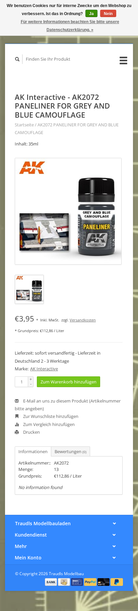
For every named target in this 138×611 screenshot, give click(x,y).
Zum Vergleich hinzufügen (48, 424)
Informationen (33, 451)
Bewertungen (70, 451)
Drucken (31, 432)
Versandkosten (83, 319)
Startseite (24, 125)
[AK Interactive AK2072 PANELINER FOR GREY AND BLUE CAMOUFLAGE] (68, 211)
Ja (91, 13)
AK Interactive (44, 369)
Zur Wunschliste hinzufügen (50, 416)
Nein (108, 13)
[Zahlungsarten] (51, 581)
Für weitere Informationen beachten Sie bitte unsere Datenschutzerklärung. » (70, 25)
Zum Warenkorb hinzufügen (68, 382)
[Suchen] (17, 59)
